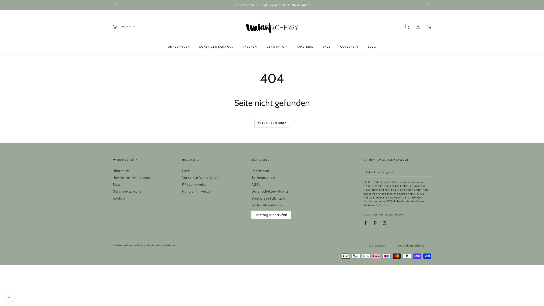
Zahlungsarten (263, 177)
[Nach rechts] (427, 5)
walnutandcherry (134, 245)
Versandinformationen (200, 177)
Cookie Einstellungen (268, 198)
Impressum (260, 171)
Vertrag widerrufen (271, 214)
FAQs (186, 171)
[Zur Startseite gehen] (272, 27)
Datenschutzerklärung (269, 191)
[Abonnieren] (428, 172)
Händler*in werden (197, 191)
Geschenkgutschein (128, 191)
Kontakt (119, 198)
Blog (116, 184)
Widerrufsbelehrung (267, 205)
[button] (406, 26)
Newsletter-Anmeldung (131, 177)
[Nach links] (116, 5)
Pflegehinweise (194, 184)
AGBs (255, 184)
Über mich (121, 171)
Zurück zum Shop (272, 123)
